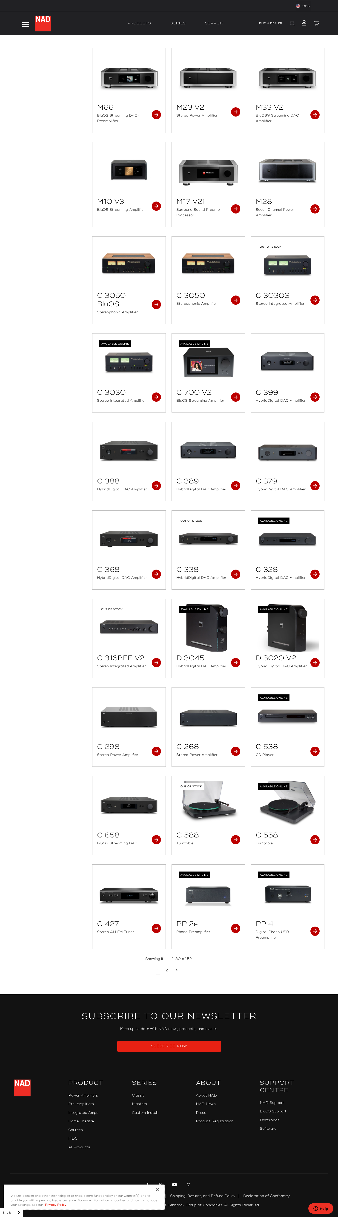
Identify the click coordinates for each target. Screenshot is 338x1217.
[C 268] (208, 716)
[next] (177, 970)
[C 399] (288, 362)
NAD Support (272, 1103)
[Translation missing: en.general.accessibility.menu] (25, 23)
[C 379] (288, 450)
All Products (79, 1147)
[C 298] (129, 716)
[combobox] (11, 1212)
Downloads (270, 1120)
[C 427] (129, 893)
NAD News (206, 1104)
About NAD (206, 1095)
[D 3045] (208, 628)
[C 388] (129, 450)
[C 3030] (129, 362)
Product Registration (214, 1121)
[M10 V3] (129, 171)
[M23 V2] (208, 77)
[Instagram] (188, 1185)
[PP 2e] (208, 893)
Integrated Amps (83, 1113)
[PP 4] (288, 893)
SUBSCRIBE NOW (169, 1046)
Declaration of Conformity (266, 1196)
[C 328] (288, 539)
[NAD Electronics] (43, 23)
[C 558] (288, 805)
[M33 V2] (288, 77)
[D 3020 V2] (288, 628)
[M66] (129, 77)
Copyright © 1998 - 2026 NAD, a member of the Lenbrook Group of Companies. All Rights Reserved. (169, 1205)
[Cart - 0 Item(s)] (316, 23)
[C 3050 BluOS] (129, 265)
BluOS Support (273, 1111)
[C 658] (129, 805)
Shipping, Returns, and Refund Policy (202, 1196)
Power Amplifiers (83, 1095)
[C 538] (288, 716)
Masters (139, 1104)
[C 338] (208, 539)
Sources (75, 1130)
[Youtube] (174, 1185)
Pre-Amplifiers (81, 1104)
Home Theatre (81, 1121)
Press (201, 1113)
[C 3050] (208, 265)
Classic (138, 1095)
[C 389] (208, 450)
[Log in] (303, 23)
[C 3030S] (288, 265)
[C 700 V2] (208, 362)
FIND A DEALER (270, 23)
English (8, 1212)
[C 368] (129, 539)
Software (268, 1128)
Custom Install (145, 1113)
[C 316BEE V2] (129, 628)
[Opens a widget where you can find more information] (320, 1209)
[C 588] (208, 805)
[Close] (157, 1190)
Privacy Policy (55, 1205)
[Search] (291, 23)
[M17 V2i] (208, 171)
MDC (72, 1138)
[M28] (288, 171)
